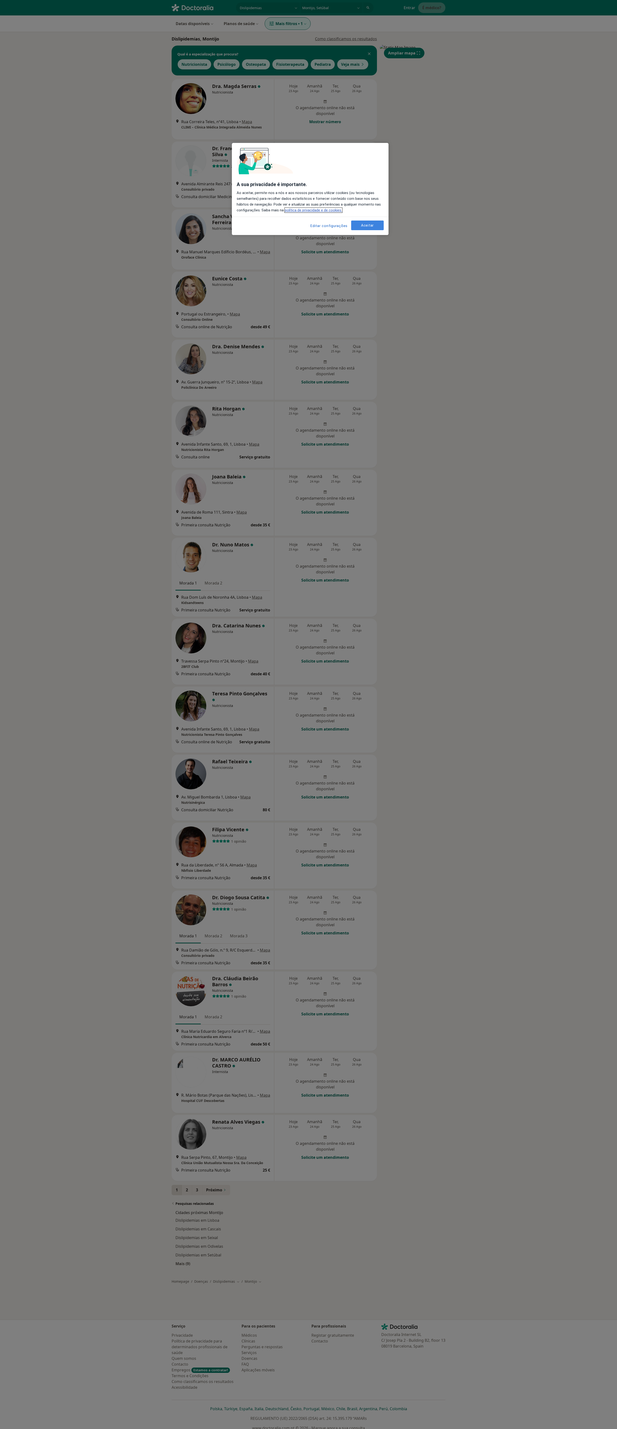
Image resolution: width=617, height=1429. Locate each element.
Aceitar (367, 225)
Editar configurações (329, 226)
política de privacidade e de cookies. (313, 210)
